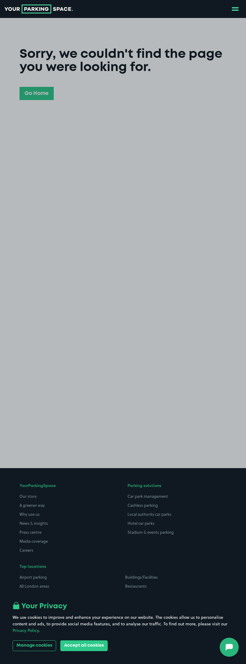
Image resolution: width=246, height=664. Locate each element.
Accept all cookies (84, 645)
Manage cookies (34, 645)
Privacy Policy (26, 630)
